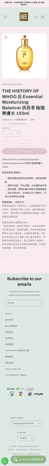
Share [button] (7, 256)
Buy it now (24, 151)
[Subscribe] (41, 303)
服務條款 (9, 357)
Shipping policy (34, 454)
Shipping (5, 123)
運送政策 (9, 338)
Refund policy (21, 449)
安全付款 (9, 320)
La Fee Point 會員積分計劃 (17, 351)
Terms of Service (13, 369)
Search (8, 314)
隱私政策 (9, 363)
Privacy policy (35, 449)
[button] (5, 17)
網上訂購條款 (11, 326)
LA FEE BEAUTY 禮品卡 (16, 375)
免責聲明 (9, 344)
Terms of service (18, 454)
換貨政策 (9, 332)
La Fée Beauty (23, 446)
